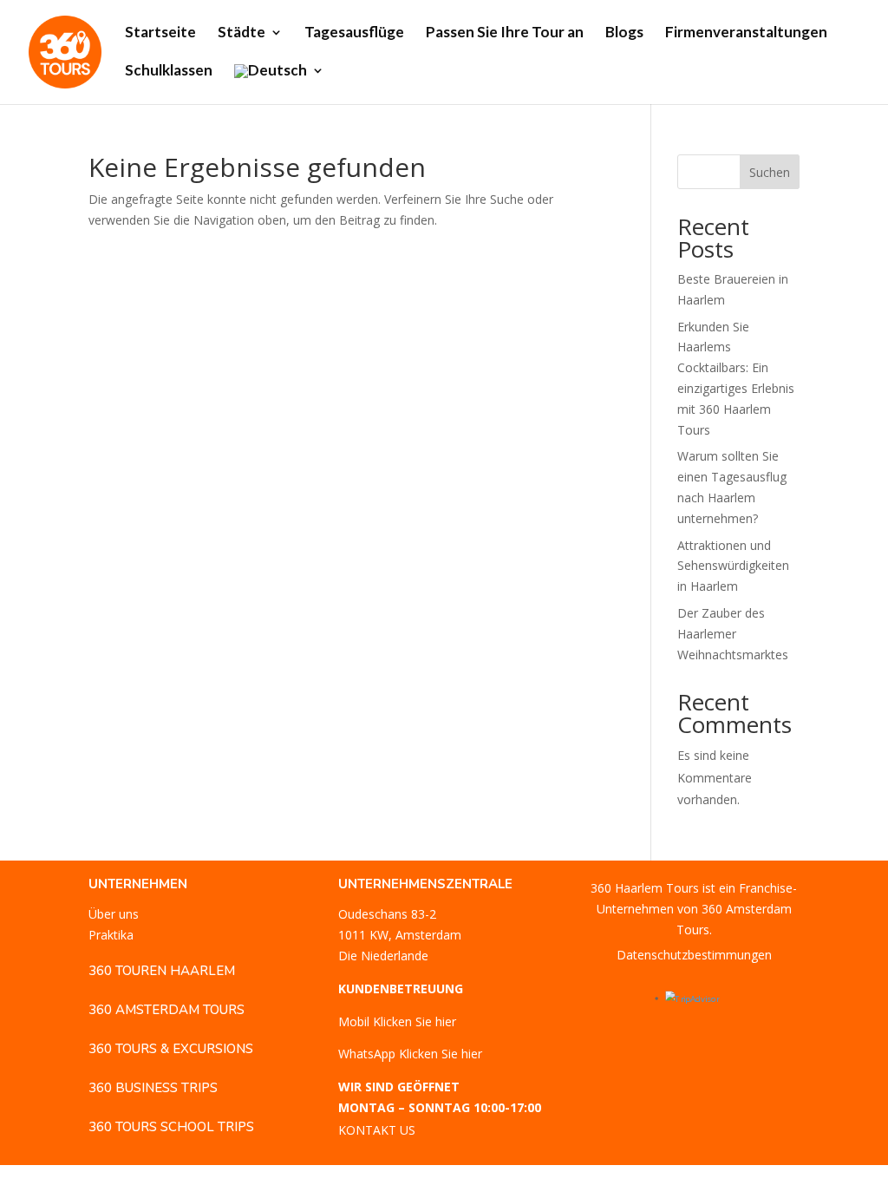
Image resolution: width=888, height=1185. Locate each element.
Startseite (160, 33)
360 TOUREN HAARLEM (161, 970)
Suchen (769, 172)
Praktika (111, 934)
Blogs (624, 33)
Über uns (113, 914)
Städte (241, 33)
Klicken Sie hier (414, 1021)
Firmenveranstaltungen (746, 33)
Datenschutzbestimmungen (694, 954)
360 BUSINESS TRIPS (153, 1088)
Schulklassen (168, 71)
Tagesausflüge (354, 33)
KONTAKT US (376, 1130)
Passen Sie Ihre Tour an (505, 33)
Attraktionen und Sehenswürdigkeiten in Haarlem (733, 566)
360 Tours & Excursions (170, 1048)
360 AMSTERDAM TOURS (166, 1009)
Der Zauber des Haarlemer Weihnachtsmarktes (732, 634)
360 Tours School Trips (171, 1127)
